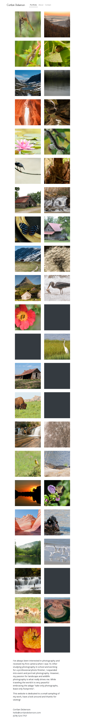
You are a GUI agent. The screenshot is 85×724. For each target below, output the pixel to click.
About (41, 5)
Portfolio (33, 5)
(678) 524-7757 (20, 715)
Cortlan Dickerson (16, 4)
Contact (48, 5)
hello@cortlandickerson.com (27, 712)
